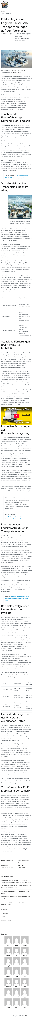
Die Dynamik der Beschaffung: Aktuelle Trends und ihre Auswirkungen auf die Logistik (16, 886)
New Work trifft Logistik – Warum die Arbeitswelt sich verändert (15, 897)
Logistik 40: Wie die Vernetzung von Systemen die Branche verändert (14, 903)
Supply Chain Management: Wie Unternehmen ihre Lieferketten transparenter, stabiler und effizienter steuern (16, 881)
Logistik (14, 70)
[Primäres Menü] (30, 8)
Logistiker (22, 70)
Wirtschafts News (6, 920)
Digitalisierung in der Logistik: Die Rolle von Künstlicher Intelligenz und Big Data (17, 598)
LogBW (3, 11)
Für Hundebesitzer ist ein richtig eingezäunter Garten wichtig (15, 892)
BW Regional (4, 913)
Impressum (9, 1015)
